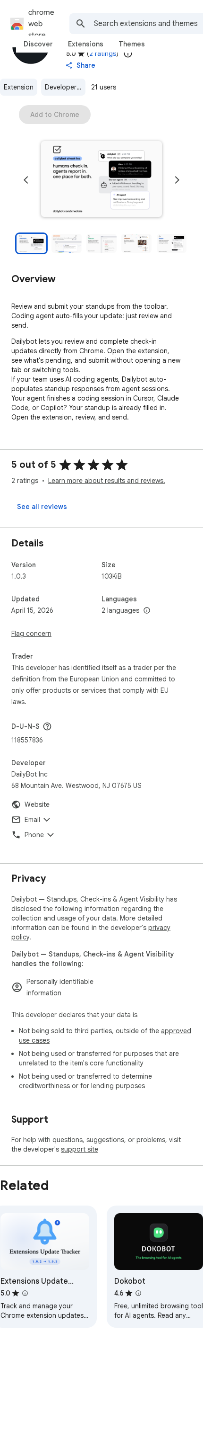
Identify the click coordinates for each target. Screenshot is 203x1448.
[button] (101, 180)
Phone (34, 835)
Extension (19, 87)
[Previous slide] (26, 179)
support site (79, 1149)
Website (37, 804)
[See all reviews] (42, 506)
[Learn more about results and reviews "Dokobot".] (138, 1293)
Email (32, 819)
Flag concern (31, 633)
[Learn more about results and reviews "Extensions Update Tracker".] (25, 1293)
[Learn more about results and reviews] (47, 726)
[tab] (38, 44)
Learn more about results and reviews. (106, 480)
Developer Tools (65, 87)
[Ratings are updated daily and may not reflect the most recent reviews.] (127, 53)
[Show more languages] (146, 611)
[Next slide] (177, 179)
